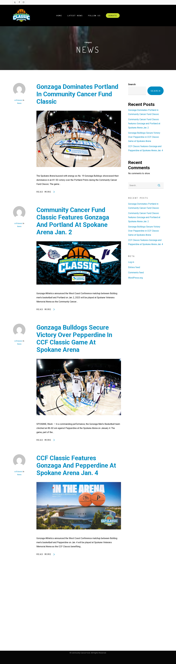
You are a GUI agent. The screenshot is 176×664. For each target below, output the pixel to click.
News (19, 103)
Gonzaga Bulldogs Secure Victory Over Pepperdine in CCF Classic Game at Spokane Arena (74, 338)
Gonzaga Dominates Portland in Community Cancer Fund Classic (77, 94)
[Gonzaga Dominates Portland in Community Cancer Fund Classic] (78, 171)
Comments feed (136, 272)
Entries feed (134, 267)
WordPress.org (135, 277)
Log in (131, 262)
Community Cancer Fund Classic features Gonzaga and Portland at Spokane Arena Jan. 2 (72, 221)
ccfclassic (18, 100)
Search (132, 84)
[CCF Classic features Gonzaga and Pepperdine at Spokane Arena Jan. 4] (78, 534)
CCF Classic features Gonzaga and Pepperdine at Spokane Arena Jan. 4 (76, 465)
